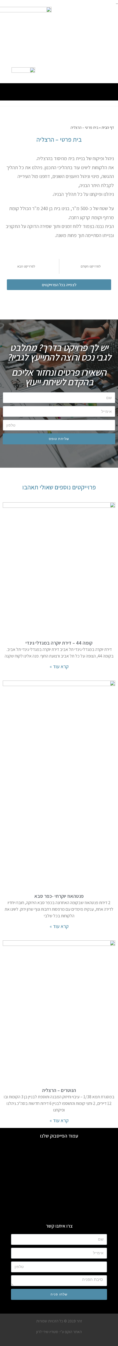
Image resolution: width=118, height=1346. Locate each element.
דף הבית (108, 127)
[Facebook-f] (96, 72)
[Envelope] (74, 72)
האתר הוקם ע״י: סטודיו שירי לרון (59, 1331)
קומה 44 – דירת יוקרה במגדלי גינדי (59, 643)
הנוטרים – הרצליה (59, 1090)
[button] (59, 90)
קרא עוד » (59, 666)
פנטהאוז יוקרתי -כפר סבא (59, 896)
